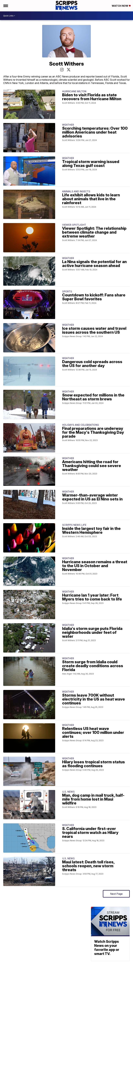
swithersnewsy (62, 70)
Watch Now (120, 5)
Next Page (116, 893)
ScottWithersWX (69, 70)
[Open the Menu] (5, 5)
